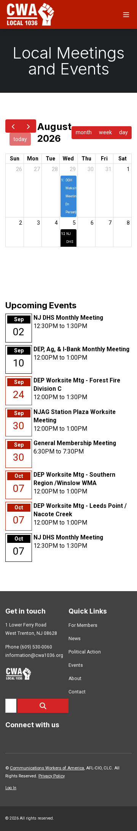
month (84, 132)
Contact (77, 692)
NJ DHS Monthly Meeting (68, 317)
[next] (28, 126)
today (20, 139)
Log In (10, 787)
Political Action (84, 652)
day (123, 132)
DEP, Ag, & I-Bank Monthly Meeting (81, 349)
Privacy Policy (51, 776)
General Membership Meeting (74, 443)
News (74, 638)
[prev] (13, 126)
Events (75, 665)
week (105, 132)
